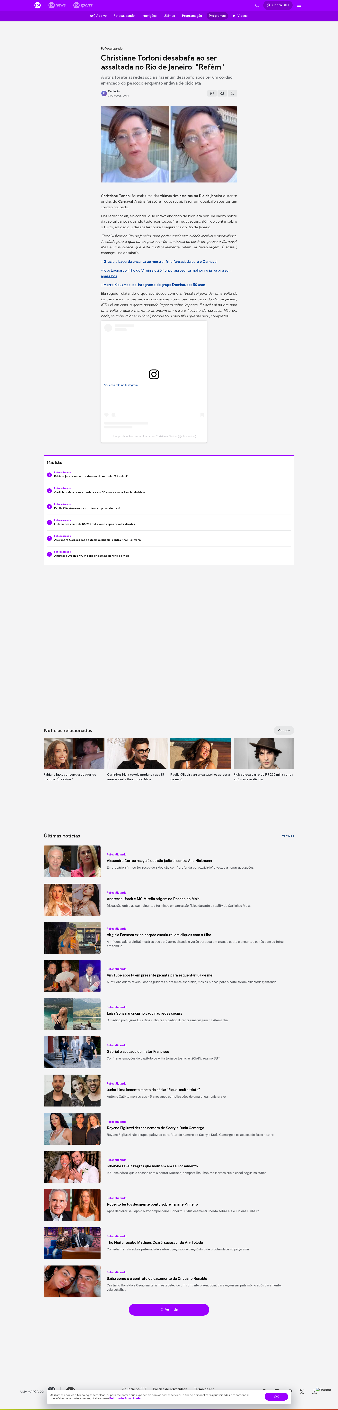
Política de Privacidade (125, 1398)
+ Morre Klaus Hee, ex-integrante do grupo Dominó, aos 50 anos (153, 284)
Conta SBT (280, 5)
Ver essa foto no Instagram (121, 385)
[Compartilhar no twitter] (232, 93)
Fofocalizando (112, 48)
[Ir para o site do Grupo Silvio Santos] (41, 1392)
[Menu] (299, 5)
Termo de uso (204, 1389)
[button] (74, 765)
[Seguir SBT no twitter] (302, 1392)
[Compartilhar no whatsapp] (212, 93)
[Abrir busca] (257, 5)
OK (276, 1397)
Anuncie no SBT (134, 1389)
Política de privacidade (170, 1389)
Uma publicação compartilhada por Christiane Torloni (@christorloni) (154, 436)
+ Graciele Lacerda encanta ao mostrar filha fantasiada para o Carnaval (159, 261)
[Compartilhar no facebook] (222, 93)
